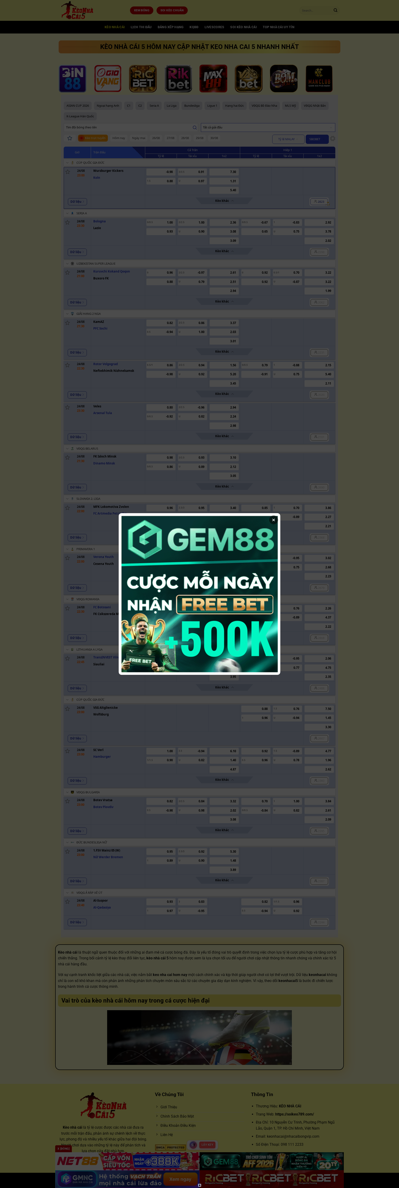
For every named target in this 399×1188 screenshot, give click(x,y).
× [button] (273, 519)
